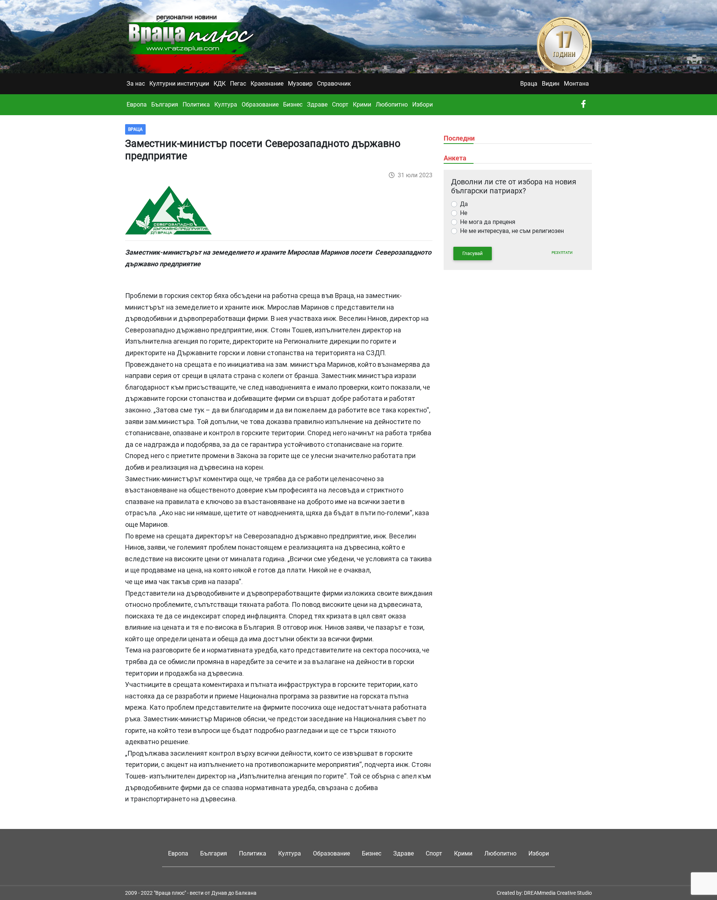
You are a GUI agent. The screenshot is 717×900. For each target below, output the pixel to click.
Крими (362, 104)
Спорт (340, 104)
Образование (260, 104)
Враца (528, 83)
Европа (137, 104)
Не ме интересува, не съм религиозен (512, 230)
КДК (220, 83)
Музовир (300, 83)
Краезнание (267, 83)
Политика (196, 104)
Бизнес (292, 104)
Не (463, 212)
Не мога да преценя (487, 221)
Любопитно (392, 104)
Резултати (562, 252)
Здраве (317, 104)
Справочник (334, 83)
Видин (550, 83)
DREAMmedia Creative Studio (558, 893)
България (164, 104)
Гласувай (472, 253)
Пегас (238, 83)
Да (464, 204)
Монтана (576, 83)
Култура (225, 104)
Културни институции (179, 83)
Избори (422, 104)
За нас (136, 83)
